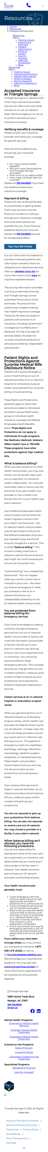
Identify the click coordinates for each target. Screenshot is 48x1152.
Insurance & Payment (24, 43)
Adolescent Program (24, 1068)
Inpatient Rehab (24, 1052)
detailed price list (25, 271)
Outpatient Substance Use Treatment (24, 1058)
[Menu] (43, 6)
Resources (15, 28)
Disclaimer (12, 1129)
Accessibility (13, 1134)
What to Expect (22, 52)
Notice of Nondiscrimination (22, 1121)
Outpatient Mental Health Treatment (24, 1038)
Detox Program (24, 1048)
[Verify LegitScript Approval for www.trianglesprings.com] (24, 1086)
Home (13, 26)
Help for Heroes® (24, 1072)
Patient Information (25, 48)
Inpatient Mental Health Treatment (24, 1031)
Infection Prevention (24, 61)
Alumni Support (22, 57)
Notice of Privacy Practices (21, 1125)
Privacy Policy (31, 1129)
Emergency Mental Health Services (24, 1024)
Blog (21, 65)
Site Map (11, 1143)
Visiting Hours (26, 40)
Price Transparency (17, 1138)
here (34, 275)
